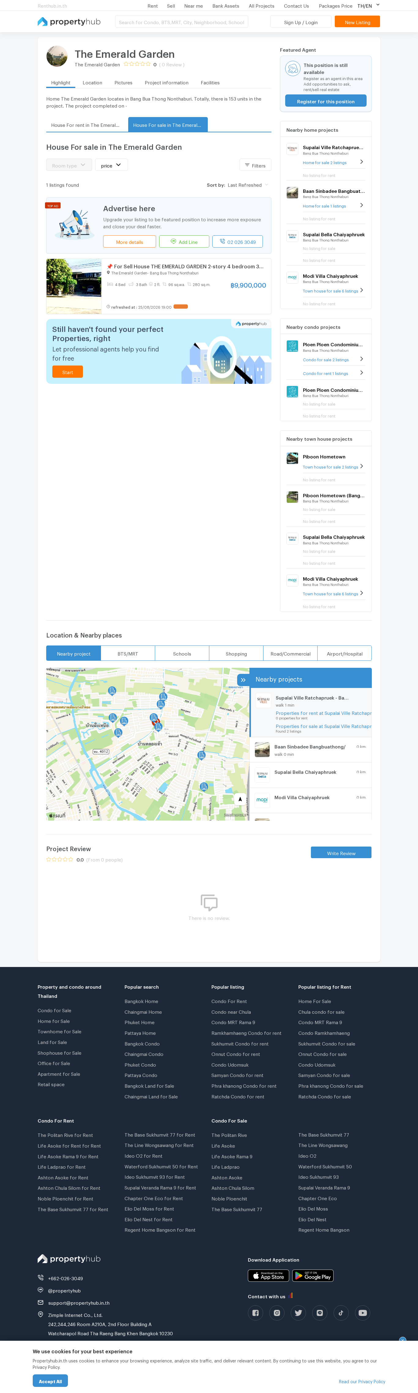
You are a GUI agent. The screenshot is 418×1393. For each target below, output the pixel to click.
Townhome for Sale (59, 1030)
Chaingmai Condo (144, 1053)
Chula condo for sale (321, 1011)
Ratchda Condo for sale (324, 1095)
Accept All (50, 1380)
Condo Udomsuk (229, 1064)
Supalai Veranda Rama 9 (324, 1187)
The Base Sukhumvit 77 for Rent (73, 1208)
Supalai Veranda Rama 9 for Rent (160, 1187)
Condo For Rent (229, 1000)
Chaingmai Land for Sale (151, 1095)
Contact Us (296, 5)
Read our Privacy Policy (362, 1380)
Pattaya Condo (141, 1074)
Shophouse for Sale (59, 1052)
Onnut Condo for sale (322, 1053)
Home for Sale (54, 1020)
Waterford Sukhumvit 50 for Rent (161, 1165)
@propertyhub (64, 1290)
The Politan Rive (229, 1134)
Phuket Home (140, 1021)
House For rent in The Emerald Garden (88, 124)
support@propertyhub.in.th (79, 1302)
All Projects (261, 5)
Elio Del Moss (313, 1208)
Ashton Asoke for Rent (63, 1176)
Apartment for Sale (59, 1073)
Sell (171, 5)
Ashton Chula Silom (232, 1187)
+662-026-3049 (65, 1277)
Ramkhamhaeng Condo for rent (246, 1032)
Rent (152, 5)
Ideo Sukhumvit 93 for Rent (155, 1176)
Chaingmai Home (143, 1011)
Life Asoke (223, 1145)
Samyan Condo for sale (324, 1074)
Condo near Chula (231, 1011)
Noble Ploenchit (229, 1198)
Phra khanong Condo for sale (330, 1085)
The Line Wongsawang (323, 1144)
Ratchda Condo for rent (237, 1095)
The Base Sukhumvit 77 (236, 1208)
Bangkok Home (141, 1000)
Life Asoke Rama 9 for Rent (68, 1155)
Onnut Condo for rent (235, 1053)
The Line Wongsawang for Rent (159, 1144)
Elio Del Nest (312, 1218)
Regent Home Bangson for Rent (160, 1229)
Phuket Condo (140, 1064)
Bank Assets (225, 5)
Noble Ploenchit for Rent (65, 1198)
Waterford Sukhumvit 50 (325, 1165)
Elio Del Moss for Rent (149, 1208)
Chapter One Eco (317, 1197)
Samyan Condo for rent (237, 1074)
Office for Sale (54, 1062)
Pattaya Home (140, 1032)
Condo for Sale (54, 1009)
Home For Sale (314, 1000)
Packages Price (336, 5)
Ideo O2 (307, 1155)
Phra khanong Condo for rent (244, 1085)
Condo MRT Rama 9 (233, 1021)
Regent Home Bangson (323, 1229)
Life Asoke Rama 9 (231, 1155)
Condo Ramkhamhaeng (324, 1032)
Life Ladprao (225, 1166)
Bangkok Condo (142, 1043)
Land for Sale (52, 1041)
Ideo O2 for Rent (143, 1155)
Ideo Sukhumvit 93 (318, 1176)
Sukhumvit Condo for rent (240, 1043)
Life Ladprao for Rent (62, 1166)
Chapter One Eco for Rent (154, 1197)
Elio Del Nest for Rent (149, 1218)
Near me (193, 5)
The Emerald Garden (125, 52)
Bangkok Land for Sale (149, 1085)
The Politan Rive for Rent (65, 1134)
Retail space (51, 1083)
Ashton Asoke (226, 1176)
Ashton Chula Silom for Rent (69, 1187)
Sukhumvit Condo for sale (326, 1043)
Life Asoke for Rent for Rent (69, 1145)
